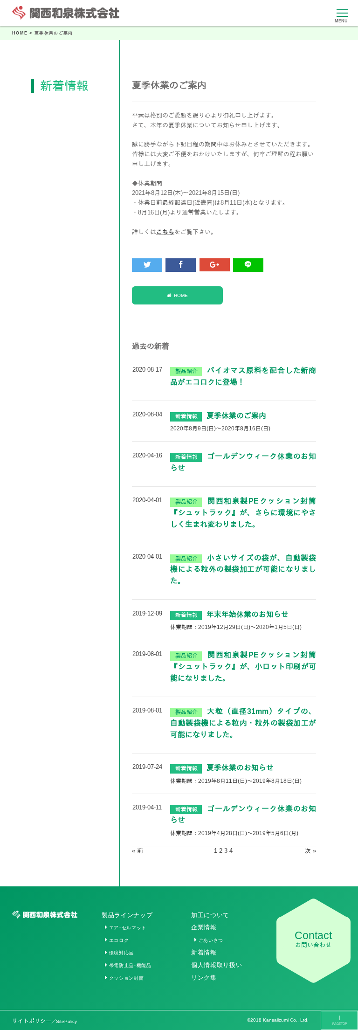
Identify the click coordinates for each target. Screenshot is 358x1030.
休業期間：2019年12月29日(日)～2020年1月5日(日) (236, 627)
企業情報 (204, 927)
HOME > (23, 33)
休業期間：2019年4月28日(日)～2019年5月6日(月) (234, 833)
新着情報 (204, 952)
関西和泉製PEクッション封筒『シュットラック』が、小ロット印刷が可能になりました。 (243, 666)
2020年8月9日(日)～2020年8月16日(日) (220, 428)
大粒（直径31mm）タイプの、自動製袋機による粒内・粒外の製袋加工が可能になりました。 (243, 723)
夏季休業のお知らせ (240, 768)
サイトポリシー (44, 1021)
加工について (210, 915)
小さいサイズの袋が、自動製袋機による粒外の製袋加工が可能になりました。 (243, 569)
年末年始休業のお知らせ (248, 614)
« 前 (137, 850)
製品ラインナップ (127, 915)
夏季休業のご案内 (236, 416)
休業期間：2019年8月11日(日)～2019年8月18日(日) (236, 781)
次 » (310, 850)
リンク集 (204, 977)
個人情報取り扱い (216, 964)
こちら (165, 231)
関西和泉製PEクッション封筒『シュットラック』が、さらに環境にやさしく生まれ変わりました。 (243, 512)
